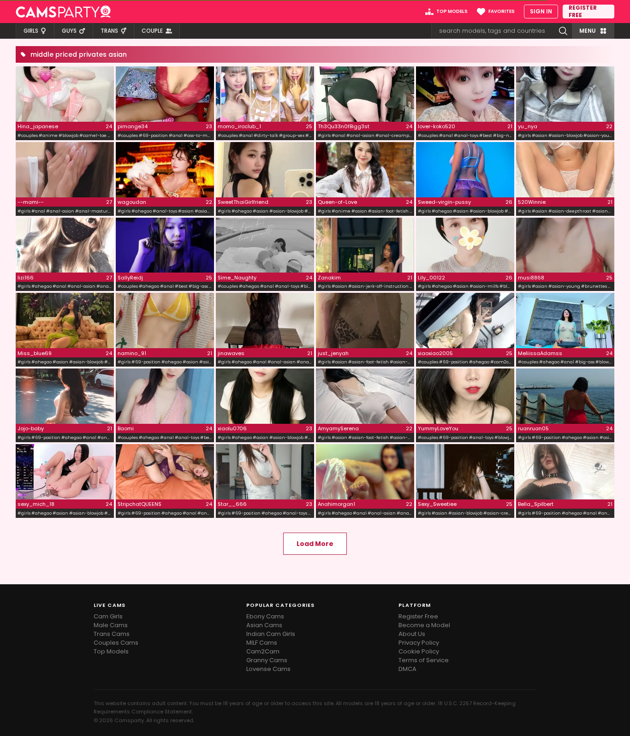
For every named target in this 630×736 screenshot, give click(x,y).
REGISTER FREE (583, 11)
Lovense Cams (268, 669)
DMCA (407, 669)
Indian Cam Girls (270, 634)
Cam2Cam (262, 651)
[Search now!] (563, 31)
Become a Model (424, 625)
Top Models (111, 651)
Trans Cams (112, 634)
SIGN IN (541, 11)
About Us (411, 634)
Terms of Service (423, 660)
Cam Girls (108, 616)
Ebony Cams (265, 616)
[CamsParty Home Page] (63, 12)
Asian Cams (264, 625)
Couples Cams (116, 643)
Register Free (418, 616)
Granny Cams (266, 660)
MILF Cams (261, 643)
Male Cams (111, 625)
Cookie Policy (418, 651)
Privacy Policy (418, 643)
